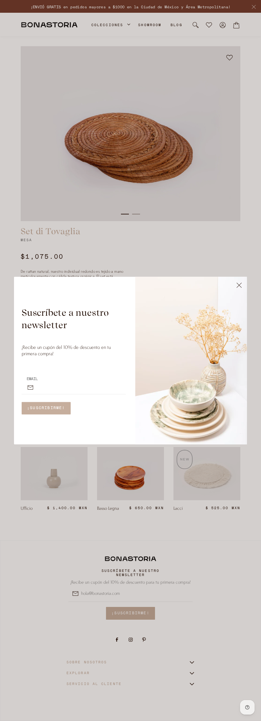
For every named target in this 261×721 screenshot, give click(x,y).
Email (32, 378)
